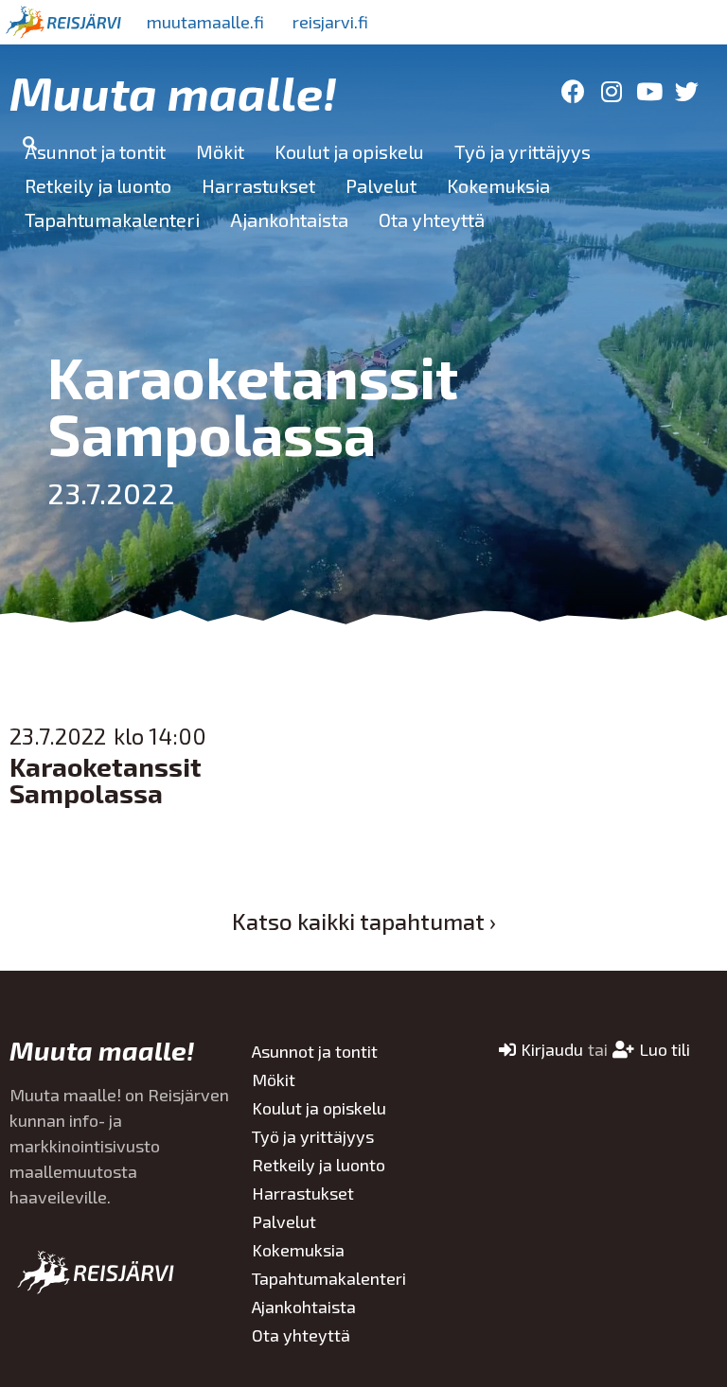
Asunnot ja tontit (95, 151)
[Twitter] (686, 91)
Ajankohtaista (289, 219)
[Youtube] (648, 91)
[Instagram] (611, 91)
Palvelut (381, 185)
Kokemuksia (498, 185)
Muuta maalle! (173, 91)
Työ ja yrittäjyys (522, 151)
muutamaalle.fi (205, 21)
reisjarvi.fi (330, 21)
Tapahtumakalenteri (112, 219)
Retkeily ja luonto (98, 185)
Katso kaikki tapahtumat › (364, 921)
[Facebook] (573, 91)
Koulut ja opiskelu (349, 151)
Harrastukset (258, 185)
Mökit (220, 151)
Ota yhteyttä (432, 219)
